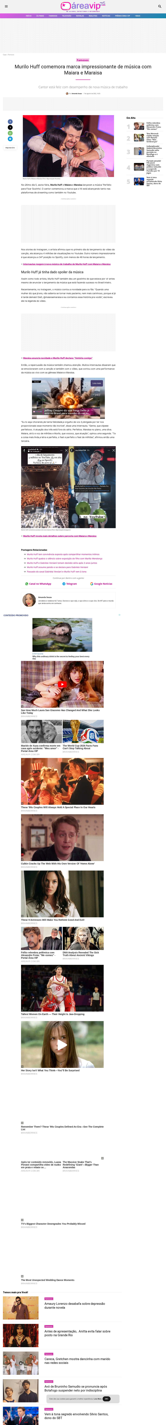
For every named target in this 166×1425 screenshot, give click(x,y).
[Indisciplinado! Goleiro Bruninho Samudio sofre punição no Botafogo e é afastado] (139, 154)
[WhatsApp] (10, 133)
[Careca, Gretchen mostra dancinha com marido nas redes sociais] (21, 1363)
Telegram (71, 583)
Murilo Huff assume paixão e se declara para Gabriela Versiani (57, 567)
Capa (4, 55)
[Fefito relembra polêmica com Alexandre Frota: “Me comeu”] (139, 129)
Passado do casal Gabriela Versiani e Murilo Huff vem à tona (56, 571)
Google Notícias (103, 583)
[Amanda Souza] (67, 93)
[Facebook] (10, 121)
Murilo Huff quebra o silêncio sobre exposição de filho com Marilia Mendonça (64, 558)
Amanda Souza (77, 93)
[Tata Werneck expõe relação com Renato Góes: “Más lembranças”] (139, 141)
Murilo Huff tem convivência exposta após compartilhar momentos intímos (63, 554)
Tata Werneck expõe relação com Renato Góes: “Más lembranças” (153, 137)
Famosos (11, 55)
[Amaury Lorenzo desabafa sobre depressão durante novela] (21, 1308)
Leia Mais (98, 1399)
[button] (145, 6)
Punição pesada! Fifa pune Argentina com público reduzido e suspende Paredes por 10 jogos (154, 167)
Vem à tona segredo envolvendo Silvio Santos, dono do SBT (154, 181)
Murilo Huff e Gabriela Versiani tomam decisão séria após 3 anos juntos (62, 563)
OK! (106, 1399)
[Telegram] (10, 138)
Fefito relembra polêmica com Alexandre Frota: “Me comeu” (154, 126)
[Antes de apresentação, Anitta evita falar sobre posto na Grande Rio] (21, 1335)
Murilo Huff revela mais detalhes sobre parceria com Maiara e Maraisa (59, 536)
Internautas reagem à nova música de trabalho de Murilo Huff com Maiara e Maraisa (66, 264)
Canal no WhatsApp (40, 583)
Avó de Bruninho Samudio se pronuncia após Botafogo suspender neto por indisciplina (75, 1388)
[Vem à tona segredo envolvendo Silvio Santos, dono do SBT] (139, 184)
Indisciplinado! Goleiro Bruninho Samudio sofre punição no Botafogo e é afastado (154, 151)
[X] (10, 127)
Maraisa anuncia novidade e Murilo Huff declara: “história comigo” (58, 358)
